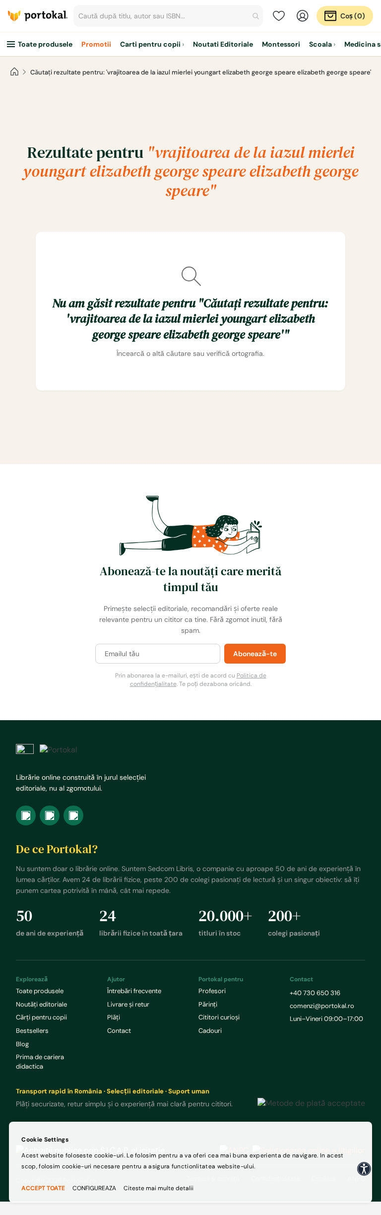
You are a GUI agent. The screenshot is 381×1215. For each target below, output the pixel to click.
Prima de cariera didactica (40, 1062)
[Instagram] (50, 815)
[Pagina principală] (14, 72)
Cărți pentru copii (41, 1017)
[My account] (303, 16)
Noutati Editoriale (223, 44)
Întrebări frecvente (134, 991)
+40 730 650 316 (315, 993)
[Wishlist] (279, 16)
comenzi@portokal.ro (322, 1006)
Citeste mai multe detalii (158, 1188)
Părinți (207, 1004)
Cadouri (210, 1030)
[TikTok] (73, 815)
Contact (119, 1030)
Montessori (281, 44)
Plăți (113, 1017)
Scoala (320, 44)
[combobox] (168, 16)
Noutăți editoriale (41, 1004)
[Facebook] (26, 815)
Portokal (37, 16)
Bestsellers (32, 1030)
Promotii (96, 44)
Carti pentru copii (150, 44)
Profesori (212, 991)
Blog (22, 1044)
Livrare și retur (128, 1004)
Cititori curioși (219, 1017)
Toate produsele (45, 44)
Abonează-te (255, 653)
